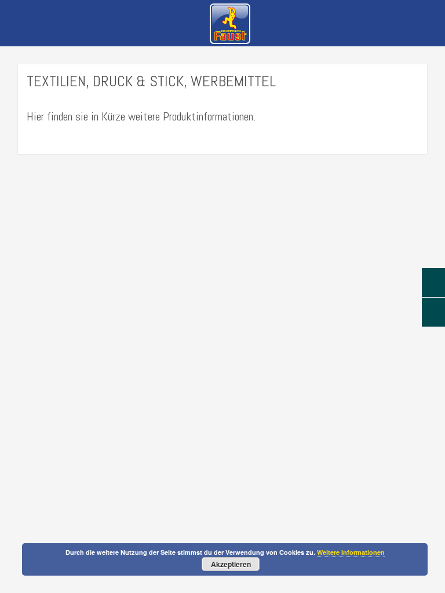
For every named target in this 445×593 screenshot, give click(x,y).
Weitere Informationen (351, 552)
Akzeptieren (231, 564)
